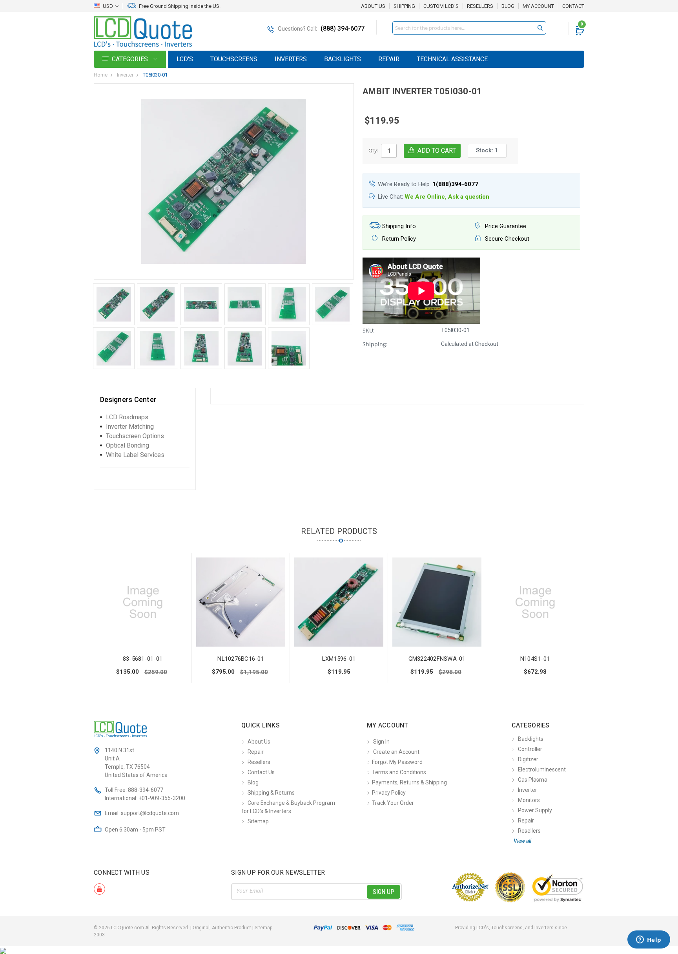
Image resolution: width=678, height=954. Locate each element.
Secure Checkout (506, 238)
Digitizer (528, 759)
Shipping (404, 6)
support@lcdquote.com (150, 813)
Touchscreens (233, 59)
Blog (507, 6)
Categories (130, 59)
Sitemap (258, 821)
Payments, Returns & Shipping (409, 782)
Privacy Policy (389, 793)
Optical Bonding (127, 445)
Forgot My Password (397, 762)
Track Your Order (393, 803)
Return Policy (398, 238)
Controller (530, 749)
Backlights (342, 59)
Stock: (487, 150)
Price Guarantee (504, 226)
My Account (538, 6)
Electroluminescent (542, 769)
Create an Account (396, 752)
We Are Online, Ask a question (447, 196)
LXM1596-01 (339, 658)
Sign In (381, 741)
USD (108, 6)
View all (522, 841)
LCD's (185, 59)
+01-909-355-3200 (162, 798)
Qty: (373, 150)
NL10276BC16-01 (240, 658)
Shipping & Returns (271, 793)
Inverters (291, 59)
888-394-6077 (145, 790)
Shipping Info (398, 226)
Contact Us (261, 772)
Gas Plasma (532, 780)
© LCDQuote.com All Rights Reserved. (183, 927)
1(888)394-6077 (455, 184)
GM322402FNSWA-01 (437, 658)
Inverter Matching (130, 426)
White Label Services (135, 455)
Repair (388, 59)
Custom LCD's (441, 6)
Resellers (480, 6)
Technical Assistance (452, 59)
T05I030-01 (155, 75)
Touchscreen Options (135, 436)
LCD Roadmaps (127, 417)
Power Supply (535, 810)
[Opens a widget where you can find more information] (648, 940)
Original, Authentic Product (222, 927)
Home (101, 75)
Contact (573, 6)
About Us (373, 6)
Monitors (529, 800)
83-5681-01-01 (142, 658)
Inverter (125, 75)
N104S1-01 (535, 658)
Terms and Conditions (399, 772)
